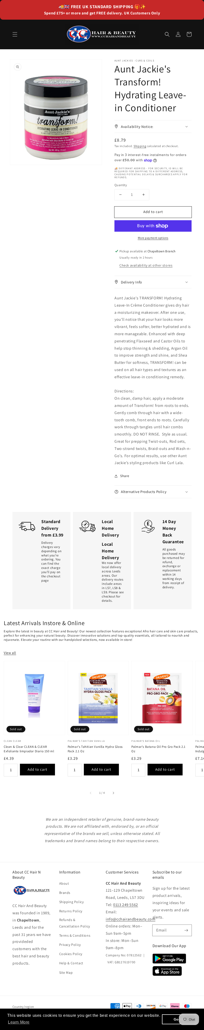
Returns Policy (70, 911)
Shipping (140, 146)
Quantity (120, 185)
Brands (65, 892)
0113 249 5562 (125, 904)
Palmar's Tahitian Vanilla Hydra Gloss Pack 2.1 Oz (95, 749)
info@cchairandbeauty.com (130, 919)
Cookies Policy (70, 954)
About (64, 883)
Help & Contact (71, 963)
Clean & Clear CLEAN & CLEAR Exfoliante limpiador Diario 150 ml (29, 749)
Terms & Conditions (75, 935)
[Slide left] (90, 793)
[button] (14, 34)
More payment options (153, 238)
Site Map (66, 972)
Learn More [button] (19, 1022)
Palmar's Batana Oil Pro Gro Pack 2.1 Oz (158, 749)
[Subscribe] (186, 930)
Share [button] (124, 476)
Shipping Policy (71, 902)
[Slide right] (113, 793)
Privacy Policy (70, 944)
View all (10, 653)
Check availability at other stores (145, 265)
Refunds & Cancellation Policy (74, 923)
